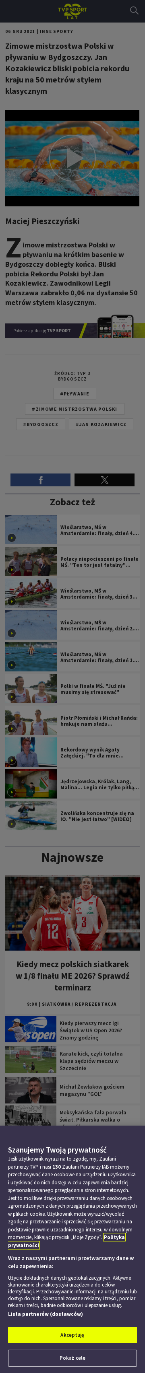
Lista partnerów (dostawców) (45, 1314)
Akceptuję (72, 1335)
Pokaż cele (72, 1357)
